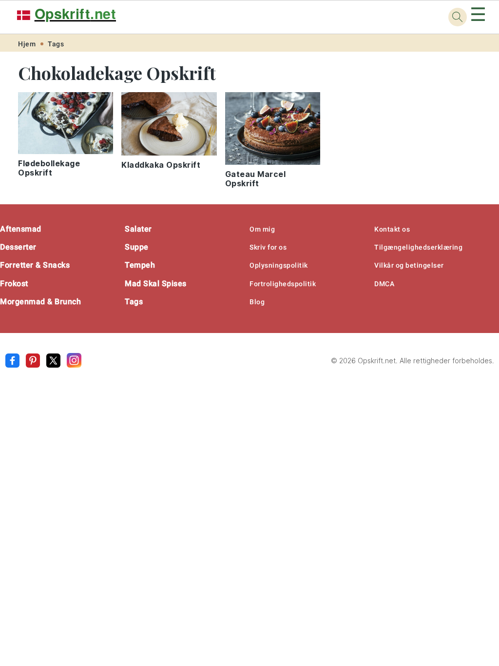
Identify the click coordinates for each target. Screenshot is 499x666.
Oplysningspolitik (279, 265)
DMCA (384, 284)
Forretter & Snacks (35, 265)
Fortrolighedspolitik (283, 284)
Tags (56, 44)
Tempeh (140, 265)
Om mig (262, 229)
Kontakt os (392, 229)
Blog (257, 302)
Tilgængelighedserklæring (418, 247)
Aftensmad (20, 229)
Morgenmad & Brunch (40, 301)
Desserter (18, 247)
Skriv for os (268, 247)
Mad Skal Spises (156, 283)
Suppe (137, 247)
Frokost (14, 283)
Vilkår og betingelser (409, 265)
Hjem (27, 44)
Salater (138, 229)
